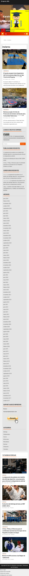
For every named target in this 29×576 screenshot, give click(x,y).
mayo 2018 (6, 383)
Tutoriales (5, 449)
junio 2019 (5, 351)
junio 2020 (5, 336)
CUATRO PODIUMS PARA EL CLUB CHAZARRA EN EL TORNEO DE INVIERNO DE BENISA (14, 188)
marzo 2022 (6, 284)
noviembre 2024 (7, 228)
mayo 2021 (6, 309)
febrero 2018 (6, 390)
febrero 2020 (6, 346)
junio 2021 (5, 307)
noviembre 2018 (7, 368)
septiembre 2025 (7, 208)
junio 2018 (5, 381)
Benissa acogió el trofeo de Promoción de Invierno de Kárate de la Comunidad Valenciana (14, 114)
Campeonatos (6, 70)
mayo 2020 (6, 339)
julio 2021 (5, 304)
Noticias (5, 444)
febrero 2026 (6, 201)
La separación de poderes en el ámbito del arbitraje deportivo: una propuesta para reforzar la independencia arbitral (14, 154)
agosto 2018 (6, 376)
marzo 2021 (6, 314)
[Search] (24, 34)
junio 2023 (5, 247)
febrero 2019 (6, 361)
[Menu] (5, 33)
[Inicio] (2, 34)
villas (4, 186)
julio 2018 (5, 378)
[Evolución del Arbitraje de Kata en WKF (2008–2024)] (14, 492)
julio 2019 (5, 349)
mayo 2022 (6, 279)
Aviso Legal (3, 569)
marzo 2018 (6, 388)
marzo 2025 (6, 218)
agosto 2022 (6, 272)
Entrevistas (6, 439)
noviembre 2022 (7, 265)
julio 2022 (5, 275)
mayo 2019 (6, 353)
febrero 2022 (6, 287)
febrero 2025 (6, 220)
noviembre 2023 (7, 238)
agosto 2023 (6, 245)
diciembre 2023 (7, 235)
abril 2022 (5, 282)
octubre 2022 (6, 267)
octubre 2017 (6, 400)
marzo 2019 (6, 358)
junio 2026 (5, 198)
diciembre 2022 (7, 262)
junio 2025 (5, 213)
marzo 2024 (6, 230)
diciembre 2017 (7, 395)
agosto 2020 (6, 331)
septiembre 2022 (7, 270)
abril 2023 (5, 252)
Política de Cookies (4, 573)
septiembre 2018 (7, 373)
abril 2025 (5, 215)
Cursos (5, 436)
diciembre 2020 (7, 321)
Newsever (25, 565)
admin (13, 79)
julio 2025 (5, 211)
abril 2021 (5, 312)
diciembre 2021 (7, 292)
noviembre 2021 (7, 294)
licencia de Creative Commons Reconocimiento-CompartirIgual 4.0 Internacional (14, 138)
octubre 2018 (6, 371)
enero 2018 (6, 393)
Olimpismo (5, 446)
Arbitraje (5, 432)
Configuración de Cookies (6, 575)
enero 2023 (6, 260)
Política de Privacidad (5, 571)
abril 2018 (5, 385)
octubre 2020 (6, 326)
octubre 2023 (6, 240)
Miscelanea (6, 441)
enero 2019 (6, 363)
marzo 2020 (6, 344)
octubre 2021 (6, 297)
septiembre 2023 (7, 243)
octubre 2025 (6, 206)
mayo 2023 (6, 250)
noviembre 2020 (7, 324)
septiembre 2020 (7, 329)
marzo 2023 (6, 255)
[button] (5, 33)
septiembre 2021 (7, 299)
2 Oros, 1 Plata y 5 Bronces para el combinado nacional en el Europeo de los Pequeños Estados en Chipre (14, 164)
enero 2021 (6, 319)
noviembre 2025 (7, 203)
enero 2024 (6, 233)
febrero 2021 (6, 316)
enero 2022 (6, 289)
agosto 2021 (6, 302)
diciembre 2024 (7, 225)
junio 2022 (5, 277)
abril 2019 (5, 356)
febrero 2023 (6, 257)
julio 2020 (5, 334)
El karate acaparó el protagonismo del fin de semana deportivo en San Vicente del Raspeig (13, 75)
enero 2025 (6, 223)
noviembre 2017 (7, 398)
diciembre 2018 (7, 366)
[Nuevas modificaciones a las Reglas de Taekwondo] (14, 544)
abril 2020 (5, 341)
